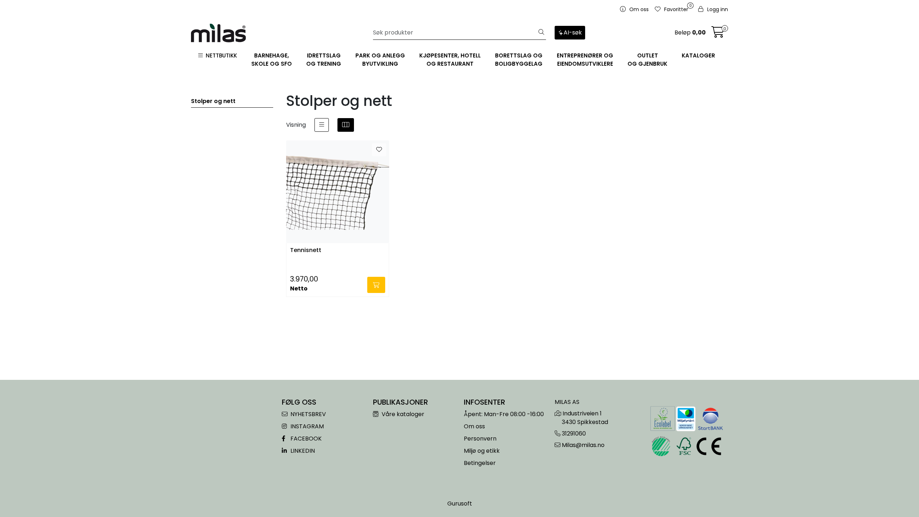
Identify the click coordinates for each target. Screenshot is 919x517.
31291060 (574, 433)
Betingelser (480, 463)
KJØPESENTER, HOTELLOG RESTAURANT (450, 59)
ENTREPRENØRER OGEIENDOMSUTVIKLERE (585, 59)
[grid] (345, 125)
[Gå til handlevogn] (718, 34)
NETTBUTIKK (220, 55)
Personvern (480, 438)
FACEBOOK (305, 438)
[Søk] (541, 32)
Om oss (474, 426)
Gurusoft (459, 503)
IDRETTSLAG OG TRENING (323, 59)
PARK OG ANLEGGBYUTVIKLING (380, 59)
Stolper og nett (213, 101)
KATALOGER (698, 55)
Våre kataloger (402, 414)
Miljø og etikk (482, 451)
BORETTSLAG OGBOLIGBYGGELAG (518, 59)
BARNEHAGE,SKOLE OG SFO (271, 59)
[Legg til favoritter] (379, 149)
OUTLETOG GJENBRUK (647, 59)
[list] (321, 125)
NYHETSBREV (307, 414)
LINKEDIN (302, 451)
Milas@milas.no (583, 445)
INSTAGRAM (306, 426)
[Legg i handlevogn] (376, 285)
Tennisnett (305, 250)
